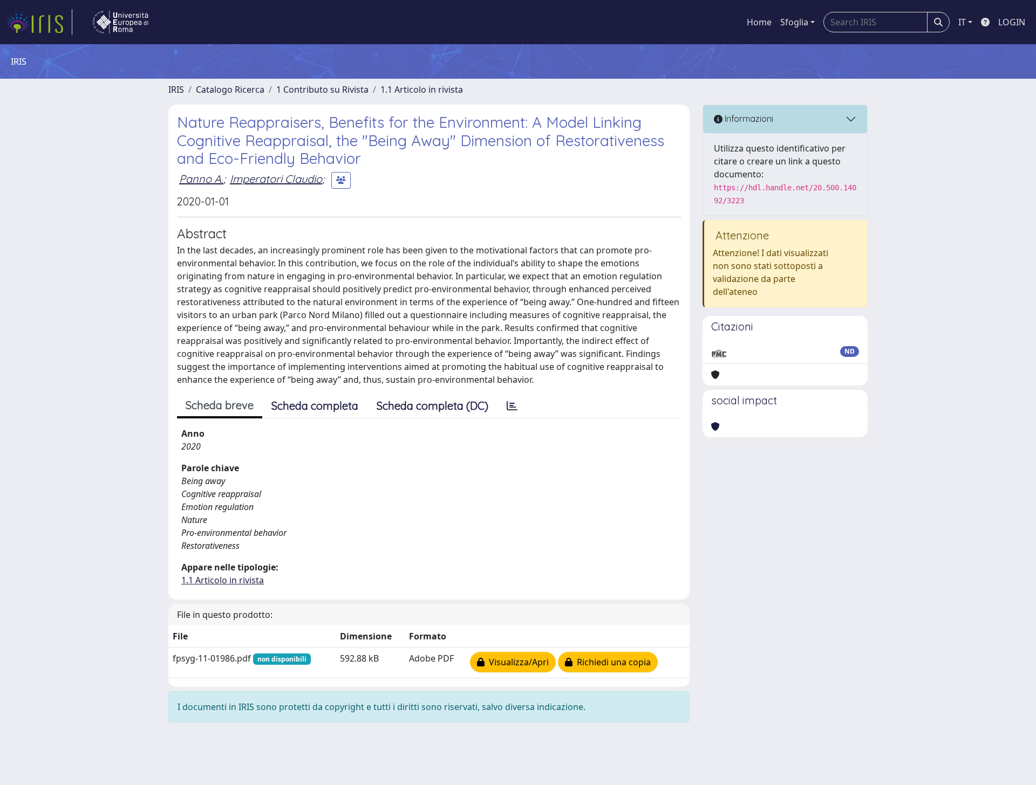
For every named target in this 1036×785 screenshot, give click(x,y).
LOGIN (1011, 22)
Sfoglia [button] (794, 22)
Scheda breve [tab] (220, 405)
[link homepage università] (120, 22)
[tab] (512, 406)
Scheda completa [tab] (314, 405)
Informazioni (748, 118)
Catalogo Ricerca (230, 89)
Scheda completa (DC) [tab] (432, 405)
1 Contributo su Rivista (322, 89)
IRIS (176, 89)
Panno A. (201, 178)
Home (759, 22)
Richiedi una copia (611, 662)
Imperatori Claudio (276, 178)
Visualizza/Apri (517, 662)
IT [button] (962, 22)
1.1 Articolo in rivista (421, 89)
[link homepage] (39, 22)
